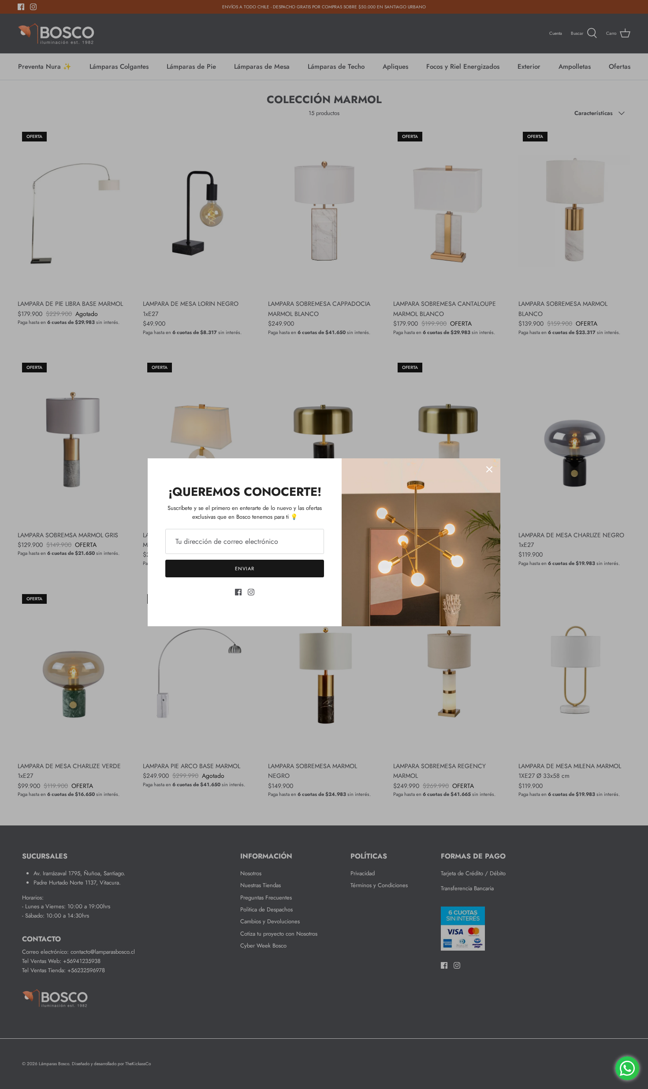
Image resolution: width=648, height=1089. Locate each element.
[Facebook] (238, 592)
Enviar (244, 568)
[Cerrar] (489, 469)
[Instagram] (251, 592)
